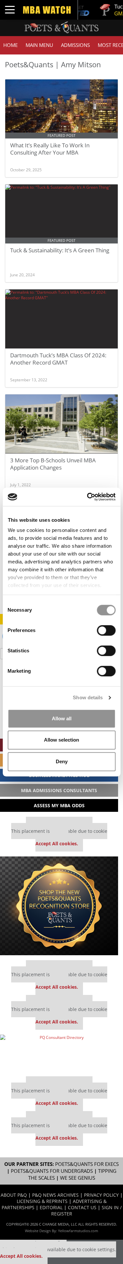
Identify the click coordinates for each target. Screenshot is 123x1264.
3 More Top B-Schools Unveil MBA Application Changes (53, 463)
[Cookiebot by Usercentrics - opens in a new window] (87, 497)
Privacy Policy (101, 1195)
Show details (88, 697)
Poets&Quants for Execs (87, 1164)
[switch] (106, 630)
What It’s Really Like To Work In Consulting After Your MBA (50, 148)
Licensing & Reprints (42, 1201)
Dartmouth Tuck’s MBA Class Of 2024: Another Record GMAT (58, 358)
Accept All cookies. (56, 843)
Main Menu (39, 45)
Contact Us (82, 1207)
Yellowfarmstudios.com (78, 1230)
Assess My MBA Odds (59, 805)
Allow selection (61, 740)
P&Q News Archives (55, 1195)
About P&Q (14, 1195)
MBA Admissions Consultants (59, 790)
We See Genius (77, 1177)
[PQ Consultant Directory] (59, 1053)
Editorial (51, 1207)
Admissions (75, 45)
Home (10, 45)
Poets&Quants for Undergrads (52, 1171)
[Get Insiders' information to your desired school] (59, 905)
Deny (62, 761)
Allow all (62, 718)
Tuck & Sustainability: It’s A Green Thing (59, 250)
